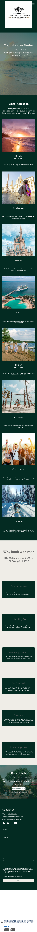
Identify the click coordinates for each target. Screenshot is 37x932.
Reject (12, 929)
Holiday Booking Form (18, 788)
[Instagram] (8, 823)
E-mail (4, 859)
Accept (6, 929)
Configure (6, 926)
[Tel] (15, 823)
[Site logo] (18, 14)
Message (5, 837)
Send (18, 880)
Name (5, 829)
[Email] (12, 823)
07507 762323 (12, 814)
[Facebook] (4, 823)
